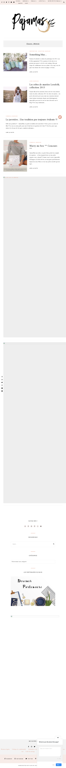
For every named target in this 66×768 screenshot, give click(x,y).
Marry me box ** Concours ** (43, 147)
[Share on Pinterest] (5, 61)
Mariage (47, 51)
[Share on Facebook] (5, 55)
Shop (26, 3)
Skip (53, 764)
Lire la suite (34, 72)
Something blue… (38, 55)
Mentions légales (6, 749)
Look (31, 81)
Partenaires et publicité (35, 749)
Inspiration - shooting (36, 51)
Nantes (20, 3)
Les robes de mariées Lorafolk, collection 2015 (44, 86)
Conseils (9, 116)
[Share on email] (5, 64)
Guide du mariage (31, 751)
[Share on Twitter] (5, 58)
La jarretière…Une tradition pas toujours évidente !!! (31, 120)
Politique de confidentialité (20, 749)
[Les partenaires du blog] (33, 606)
